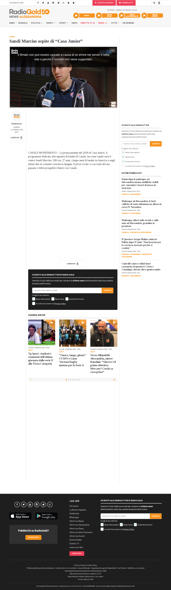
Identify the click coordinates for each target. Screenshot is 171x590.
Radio (101, 23)
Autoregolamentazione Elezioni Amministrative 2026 (85, 571)
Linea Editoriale (84, 568)
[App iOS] (73, 2)
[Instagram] (53, 2)
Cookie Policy (91, 565)
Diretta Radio (75, 539)
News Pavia (59, 299)
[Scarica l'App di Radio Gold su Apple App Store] (20, 516)
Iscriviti (108, 290)
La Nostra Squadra (77, 509)
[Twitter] (43, 2)
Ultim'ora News (76, 521)
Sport (62, 23)
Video (74, 23)
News (12, 23)
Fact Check (121, 568)
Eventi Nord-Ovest (76, 299)
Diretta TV (87, 23)
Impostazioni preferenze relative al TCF (85, 573)
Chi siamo (73, 506)
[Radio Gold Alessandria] (29, 12)
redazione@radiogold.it (109, 586)
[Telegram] (58, 2)
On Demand (128, 23)
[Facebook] (38, 2)
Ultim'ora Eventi (77, 536)
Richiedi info (33, 537)
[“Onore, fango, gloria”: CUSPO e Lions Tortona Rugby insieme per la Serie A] (72, 333)
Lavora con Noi (76, 547)
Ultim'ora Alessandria (79, 524)
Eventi (50, 23)
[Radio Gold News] (84, 15)
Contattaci (77, 553)
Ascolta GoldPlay (105, 3)
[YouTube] (48, 2)
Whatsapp (74, 517)
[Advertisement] (72, 129)
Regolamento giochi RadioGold (103, 568)
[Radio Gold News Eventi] (152, 15)
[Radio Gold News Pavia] (107, 15)
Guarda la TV (127, 3)
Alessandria (135, 194)
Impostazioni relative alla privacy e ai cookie (85, 576)
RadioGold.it (54, 586)
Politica (36, 23)
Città (114, 23)
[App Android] (68, 2)
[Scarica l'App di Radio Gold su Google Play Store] (46, 516)
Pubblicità (74, 513)
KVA (133, 586)
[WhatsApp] (63, 2)
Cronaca (23, 23)
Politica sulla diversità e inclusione (40, 568)
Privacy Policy (60, 303)
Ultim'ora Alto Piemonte (80, 532)
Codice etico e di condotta (66, 568)
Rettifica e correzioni (136, 568)
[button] (16, 138)
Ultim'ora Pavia (76, 528)
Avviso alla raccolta (85, 579)
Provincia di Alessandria (140, 232)
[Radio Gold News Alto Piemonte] (129, 15)
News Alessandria (43, 299)
